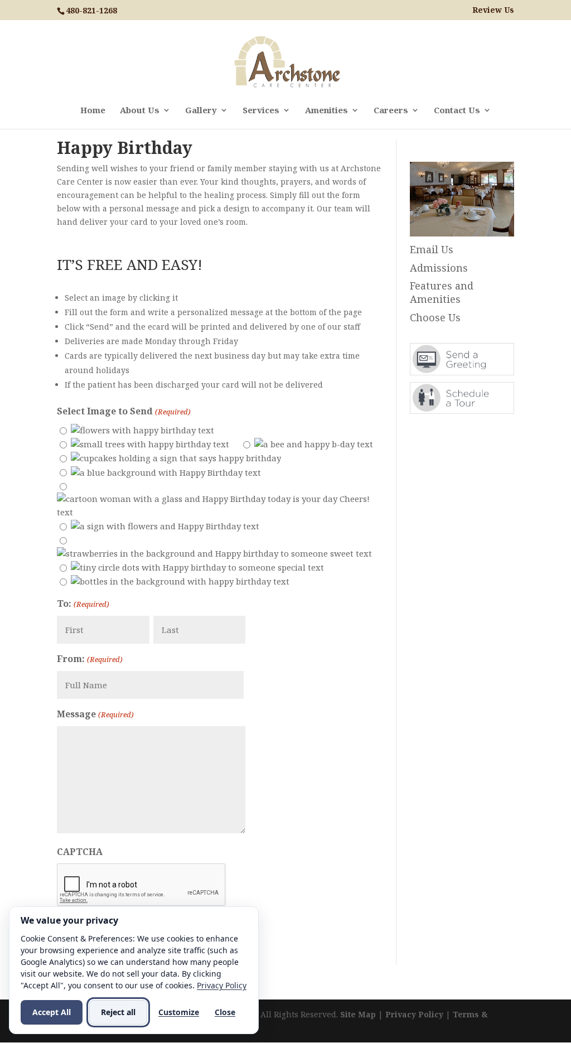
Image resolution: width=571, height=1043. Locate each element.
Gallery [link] (201, 110)
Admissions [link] (439, 267)
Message (95, 714)
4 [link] (476, 214)
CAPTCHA (80, 852)
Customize (178, 1012)
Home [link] (92, 110)
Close (225, 1012)
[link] (287, 61)
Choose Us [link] (435, 317)
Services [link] (261, 110)
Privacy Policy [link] (414, 1014)
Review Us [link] (493, 10)
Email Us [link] (431, 249)
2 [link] (457, 214)
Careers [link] (391, 110)
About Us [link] (139, 110)
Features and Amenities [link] (441, 292)
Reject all (118, 1012)
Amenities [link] (326, 110)
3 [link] (466, 214)
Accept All (51, 1012)
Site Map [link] (358, 1014)
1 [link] (447, 214)
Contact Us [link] (457, 110)
